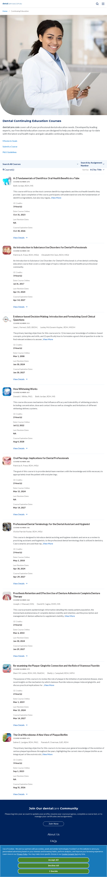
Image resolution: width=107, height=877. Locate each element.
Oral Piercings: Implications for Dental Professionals (41, 458)
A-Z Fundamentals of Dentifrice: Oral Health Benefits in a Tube (46, 178)
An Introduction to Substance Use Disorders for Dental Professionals (50, 247)
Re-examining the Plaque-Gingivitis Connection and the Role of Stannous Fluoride (56, 665)
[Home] (12, 3)
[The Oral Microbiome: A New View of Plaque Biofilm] (7, 737)
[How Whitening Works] (7, 391)
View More (56, 197)
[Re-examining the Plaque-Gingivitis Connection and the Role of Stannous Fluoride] (7, 668)
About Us (54, 834)
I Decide (53, 871)
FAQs (53, 841)
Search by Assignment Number (91, 164)
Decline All (53, 865)
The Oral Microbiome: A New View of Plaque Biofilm (40, 734)
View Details (19, 237)
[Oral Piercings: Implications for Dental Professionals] (7, 461)
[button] (40, 164)
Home (5, 11)
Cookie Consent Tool (70, 854)
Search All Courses (12, 164)
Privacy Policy (22, 854)
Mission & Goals (10, 141)
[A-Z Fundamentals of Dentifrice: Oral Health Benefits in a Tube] (7, 181)
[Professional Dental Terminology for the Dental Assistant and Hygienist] (7, 527)
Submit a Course (10, 146)
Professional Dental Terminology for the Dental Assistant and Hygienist (51, 524)
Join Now (53, 824)
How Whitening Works (25, 388)
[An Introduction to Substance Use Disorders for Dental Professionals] (7, 250)
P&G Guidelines (10, 152)
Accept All (53, 860)
